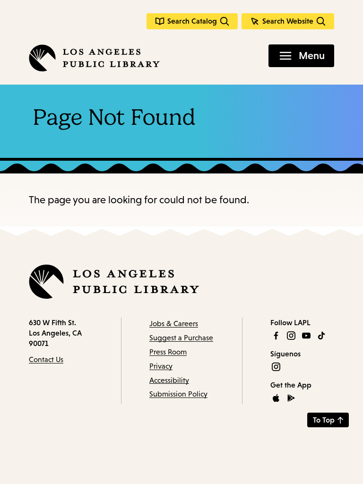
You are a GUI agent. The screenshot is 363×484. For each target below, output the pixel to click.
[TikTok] (321, 335)
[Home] (94, 57)
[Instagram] (291, 335)
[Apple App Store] (276, 398)
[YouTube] (306, 335)
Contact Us (46, 359)
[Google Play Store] (291, 398)
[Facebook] (276, 335)
